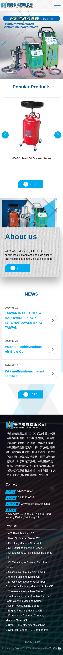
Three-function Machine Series (25, 591)
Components (41, 629)
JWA (16, 648)
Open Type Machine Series (23, 605)
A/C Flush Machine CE (21, 533)
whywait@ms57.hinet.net (35, 503)
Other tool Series (17, 629)
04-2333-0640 (25, 491)
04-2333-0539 (26, 497)
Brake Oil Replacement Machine (26, 625)
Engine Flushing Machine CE (25, 610)
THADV (53, 648)
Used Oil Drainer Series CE (24, 538)
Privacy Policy (31, 642)
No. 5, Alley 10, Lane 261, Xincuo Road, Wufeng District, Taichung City (28, 516)
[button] (27, 76)
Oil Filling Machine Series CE (25, 543)
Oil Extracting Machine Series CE (27, 548)
